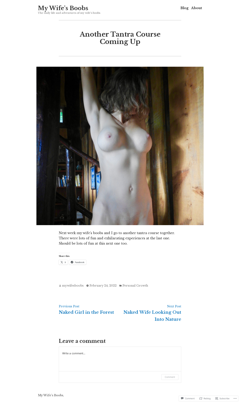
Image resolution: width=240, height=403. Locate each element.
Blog (184, 8)
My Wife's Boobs (63, 8)
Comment (170, 377)
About (196, 8)
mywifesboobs (73, 285)
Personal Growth (135, 285)
